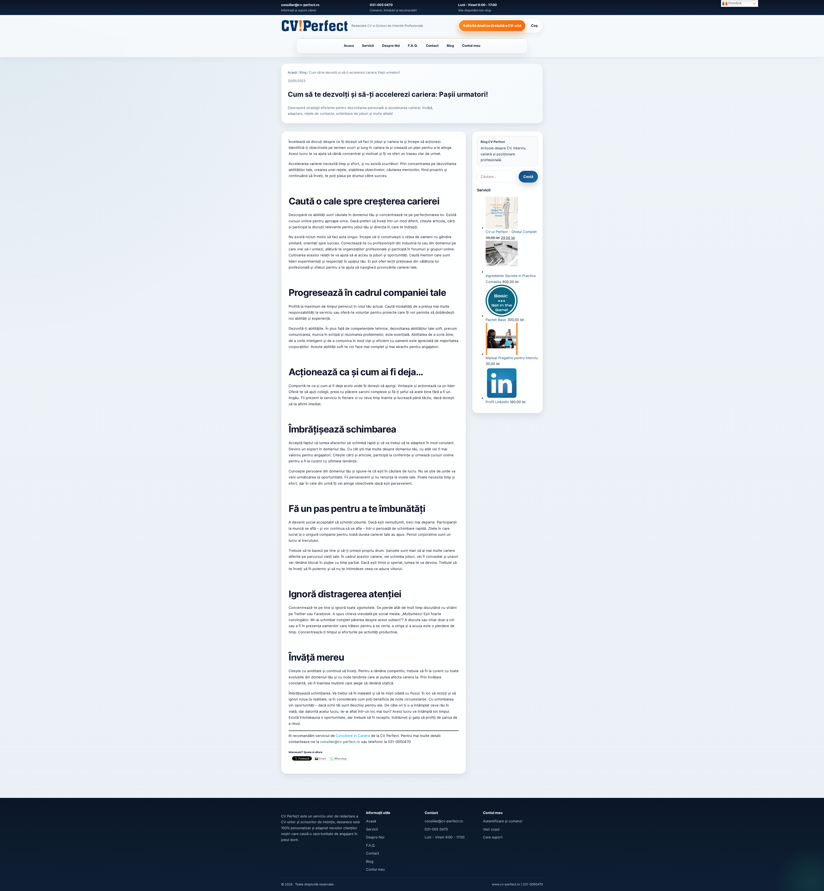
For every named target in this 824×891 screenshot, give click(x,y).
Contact (432, 46)
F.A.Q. (413, 46)
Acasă (292, 72)
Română (734, 3)
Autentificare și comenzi (502, 821)
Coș (534, 25)
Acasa (349, 46)
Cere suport (493, 837)
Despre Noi (391, 46)
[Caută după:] (497, 177)
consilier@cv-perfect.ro (340, 742)
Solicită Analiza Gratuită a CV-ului (492, 25)
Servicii (368, 46)
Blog (450, 46)
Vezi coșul (491, 829)
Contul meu (471, 46)
